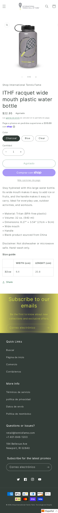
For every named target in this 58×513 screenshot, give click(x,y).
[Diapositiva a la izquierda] (22, 77)
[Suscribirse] (48, 327)
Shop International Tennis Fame (23, 505)
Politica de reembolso (18, 413)
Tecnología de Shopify (44, 505)
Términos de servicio (18, 392)
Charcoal (11, 138)
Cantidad (7, 145)
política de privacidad (18, 399)
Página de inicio (15, 357)
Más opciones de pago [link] (29, 180)
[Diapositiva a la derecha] (36, 77)
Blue (27, 138)
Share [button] (9, 282)
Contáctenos (13, 371)
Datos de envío (15, 406)
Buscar (10, 350)
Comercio (11, 364)
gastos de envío (13, 118)
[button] (4, 6)
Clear (42, 138)
